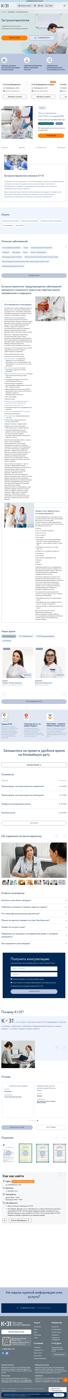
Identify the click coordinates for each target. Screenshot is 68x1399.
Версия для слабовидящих (56, 1390)
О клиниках (37, 1347)
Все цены (34, 823)
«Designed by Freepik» (8, 1391)
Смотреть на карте (15, 97)
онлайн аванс (27, 1380)
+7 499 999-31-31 (12, 1191)
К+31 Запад (59, 123)
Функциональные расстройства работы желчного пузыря (41, 257)
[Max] (7, 1353)
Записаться (14, 38)
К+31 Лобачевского (26, 636)
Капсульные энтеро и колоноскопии (51, 221)
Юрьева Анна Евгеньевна (11, 1101)
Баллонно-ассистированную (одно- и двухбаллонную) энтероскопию (17, 402)
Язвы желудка (16, 252)
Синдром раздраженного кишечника (41, 248)
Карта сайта (38, 1355)
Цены (35, 1332)
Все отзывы (51, 1127)
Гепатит (25, 252)
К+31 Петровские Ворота (46, 123)
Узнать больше (59, 1354)
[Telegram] (2, 1353)
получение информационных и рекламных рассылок (40, 983)
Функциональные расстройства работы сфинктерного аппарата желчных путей (25, 261)
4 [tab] (38, 1121)
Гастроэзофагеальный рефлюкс (11, 248)
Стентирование (10, 416)
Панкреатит (5, 252)
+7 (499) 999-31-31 (8, 1349)
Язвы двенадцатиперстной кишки (12, 257)
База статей (37, 1353)
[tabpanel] (17, 1100)
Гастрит (26, 248)
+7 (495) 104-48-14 (43, 1308)
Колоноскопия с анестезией (29, 221)
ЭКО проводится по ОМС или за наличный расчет (16, 1381)
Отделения (11, 12)
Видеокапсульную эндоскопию (15, 374)
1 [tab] (30, 1121)
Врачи (36, 1329)
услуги (4, 147)
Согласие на (28, 979)
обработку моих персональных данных (32, 979)
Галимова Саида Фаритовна (45, 1103)
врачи (22, 147)
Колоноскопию (10, 359)
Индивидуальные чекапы (34, 1)
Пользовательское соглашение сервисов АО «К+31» (27, 986)
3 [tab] (35, 1121)
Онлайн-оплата (56, 1332)
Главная (3, 12)
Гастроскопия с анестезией (10, 221)
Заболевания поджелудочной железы (13, 266)
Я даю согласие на (34, 983)
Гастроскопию (10, 368)
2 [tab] (33, 1121)
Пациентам (55, 1326)
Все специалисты (9, 636)
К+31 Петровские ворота (45, 636)
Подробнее (51, 135)
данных (28, 1396)
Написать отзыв (17, 1127)
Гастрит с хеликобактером (38, 252)
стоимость (41, 147)
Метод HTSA (19, 225)
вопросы (61, 147)
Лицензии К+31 (38, 1350)
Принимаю (59, 1395)
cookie (43, 1394)
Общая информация (40, 1358)
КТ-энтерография (7, 225)
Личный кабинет (57, 1329)
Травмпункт (55, 1335)
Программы (37, 1335)
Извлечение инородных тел (14, 405)
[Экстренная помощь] (65, 1380)
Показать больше (33, 765)
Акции (42, 108)
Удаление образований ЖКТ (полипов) (17, 411)
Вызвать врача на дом (16, 1332)
